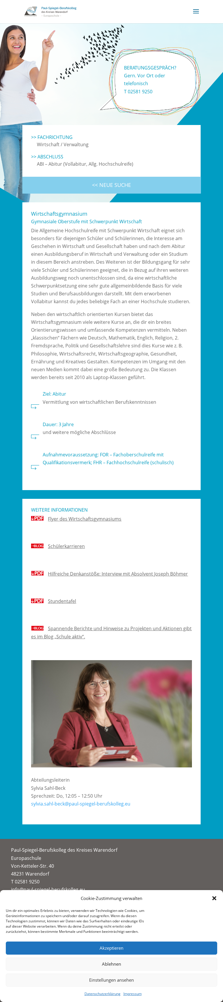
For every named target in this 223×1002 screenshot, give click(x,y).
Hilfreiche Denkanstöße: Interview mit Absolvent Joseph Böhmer (118, 574)
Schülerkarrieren (66, 546)
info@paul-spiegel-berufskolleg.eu (48, 889)
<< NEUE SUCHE (111, 184)
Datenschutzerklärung (102, 993)
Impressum (132, 993)
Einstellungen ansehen (111, 980)
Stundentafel (62, 601)
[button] (214, 898)
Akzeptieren (111, 948)
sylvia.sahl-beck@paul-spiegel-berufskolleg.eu (80, 804)
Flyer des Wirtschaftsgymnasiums (84, 519)
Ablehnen (111, 964)
